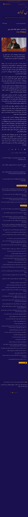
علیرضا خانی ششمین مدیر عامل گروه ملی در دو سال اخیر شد (15, 232)
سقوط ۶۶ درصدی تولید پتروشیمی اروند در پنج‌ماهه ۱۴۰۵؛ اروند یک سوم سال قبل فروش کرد (14, 158)
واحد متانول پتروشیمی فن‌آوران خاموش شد (18, 253)
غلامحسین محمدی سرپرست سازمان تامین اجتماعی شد (16, 251)
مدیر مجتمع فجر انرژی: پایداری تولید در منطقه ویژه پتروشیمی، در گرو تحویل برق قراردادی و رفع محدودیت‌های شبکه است (14, 172)
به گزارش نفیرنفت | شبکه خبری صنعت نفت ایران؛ (15, 63)
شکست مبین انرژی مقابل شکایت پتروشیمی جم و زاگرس (16, 285)
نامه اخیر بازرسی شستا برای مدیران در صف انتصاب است (16, 238)
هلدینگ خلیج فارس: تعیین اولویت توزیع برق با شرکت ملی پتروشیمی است (14, 279)
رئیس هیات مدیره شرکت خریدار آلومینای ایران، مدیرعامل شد (15, 287)
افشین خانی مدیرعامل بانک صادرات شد (19, 337)
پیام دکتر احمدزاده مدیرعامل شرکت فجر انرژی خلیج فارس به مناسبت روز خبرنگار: (14, 271)
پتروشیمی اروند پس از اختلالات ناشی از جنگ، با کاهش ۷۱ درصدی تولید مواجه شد (14, 290)
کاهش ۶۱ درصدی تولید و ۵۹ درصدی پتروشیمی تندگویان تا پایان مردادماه (14, 165)
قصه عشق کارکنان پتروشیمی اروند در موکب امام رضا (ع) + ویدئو (15, 382)
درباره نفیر (9, 1)
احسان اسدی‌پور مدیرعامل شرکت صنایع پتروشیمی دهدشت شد (15, 255)
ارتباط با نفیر (13, 1)
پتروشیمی (23, 152)
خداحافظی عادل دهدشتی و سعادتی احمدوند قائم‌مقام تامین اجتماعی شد (14, 235)
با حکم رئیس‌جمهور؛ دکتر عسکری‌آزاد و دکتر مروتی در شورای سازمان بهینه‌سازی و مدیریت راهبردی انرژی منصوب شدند (15, 345)
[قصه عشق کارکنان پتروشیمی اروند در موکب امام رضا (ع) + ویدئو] (14, 372)
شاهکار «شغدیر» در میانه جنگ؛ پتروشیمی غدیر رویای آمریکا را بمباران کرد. (14, 275)
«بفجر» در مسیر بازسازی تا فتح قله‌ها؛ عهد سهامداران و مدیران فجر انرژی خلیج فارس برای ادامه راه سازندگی (14, 310)
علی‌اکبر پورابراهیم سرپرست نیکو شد (20, 321)
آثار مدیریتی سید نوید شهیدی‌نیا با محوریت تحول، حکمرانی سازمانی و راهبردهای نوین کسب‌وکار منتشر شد (14, 300)
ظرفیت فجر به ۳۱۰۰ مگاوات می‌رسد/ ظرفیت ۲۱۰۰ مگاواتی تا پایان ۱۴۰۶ (14, 248)
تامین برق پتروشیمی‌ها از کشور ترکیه (20, 334)
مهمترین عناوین (13, 152)
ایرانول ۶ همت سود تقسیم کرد (20, 339)
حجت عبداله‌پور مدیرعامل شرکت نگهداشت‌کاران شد (17, 359)
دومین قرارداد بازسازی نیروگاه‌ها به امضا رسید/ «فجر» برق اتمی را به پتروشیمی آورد (14, 179)
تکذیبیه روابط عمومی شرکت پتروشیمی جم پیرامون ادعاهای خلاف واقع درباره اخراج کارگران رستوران (14, 307)
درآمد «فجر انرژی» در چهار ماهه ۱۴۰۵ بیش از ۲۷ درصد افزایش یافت (14, 229)
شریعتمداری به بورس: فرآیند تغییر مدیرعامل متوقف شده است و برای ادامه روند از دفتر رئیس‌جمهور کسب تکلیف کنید (15, 241)
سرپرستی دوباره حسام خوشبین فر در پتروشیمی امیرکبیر (16, 350)
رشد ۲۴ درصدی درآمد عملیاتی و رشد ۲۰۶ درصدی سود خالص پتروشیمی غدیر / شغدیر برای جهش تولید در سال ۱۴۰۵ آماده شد (14, 326)
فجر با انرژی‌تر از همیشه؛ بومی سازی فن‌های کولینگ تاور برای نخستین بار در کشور (14, 267)
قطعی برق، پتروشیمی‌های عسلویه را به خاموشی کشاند (16, 262)
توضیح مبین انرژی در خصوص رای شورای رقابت (18, 282)
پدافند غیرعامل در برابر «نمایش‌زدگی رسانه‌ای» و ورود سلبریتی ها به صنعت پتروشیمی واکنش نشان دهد (15, 259)
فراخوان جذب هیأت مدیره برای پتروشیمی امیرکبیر (17, 316)
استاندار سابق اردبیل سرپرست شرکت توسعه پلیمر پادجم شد (16, 318)
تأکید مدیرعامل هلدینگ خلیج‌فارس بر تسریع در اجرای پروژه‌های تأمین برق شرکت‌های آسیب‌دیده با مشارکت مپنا (14, 296)
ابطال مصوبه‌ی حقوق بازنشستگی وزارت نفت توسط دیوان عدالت (15, 314)
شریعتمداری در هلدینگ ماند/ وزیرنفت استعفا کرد (17, 342)
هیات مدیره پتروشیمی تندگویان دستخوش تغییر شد (17, 293)
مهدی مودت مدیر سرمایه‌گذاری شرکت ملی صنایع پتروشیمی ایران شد (14, 303)
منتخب (19, 152)
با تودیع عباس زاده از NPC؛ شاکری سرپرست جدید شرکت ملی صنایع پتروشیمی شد (15, 356)
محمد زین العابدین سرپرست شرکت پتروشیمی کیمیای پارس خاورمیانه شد (13, 348)
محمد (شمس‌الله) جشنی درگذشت (20, 323)
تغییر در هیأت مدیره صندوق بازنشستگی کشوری (18, 330)
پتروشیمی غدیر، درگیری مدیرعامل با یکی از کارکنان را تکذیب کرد (15, 332)
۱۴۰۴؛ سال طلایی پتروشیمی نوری (20, 353)
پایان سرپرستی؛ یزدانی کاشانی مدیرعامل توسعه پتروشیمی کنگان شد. (14, 264)
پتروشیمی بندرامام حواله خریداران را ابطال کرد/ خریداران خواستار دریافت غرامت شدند (14, 245)
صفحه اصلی (18, 1)
